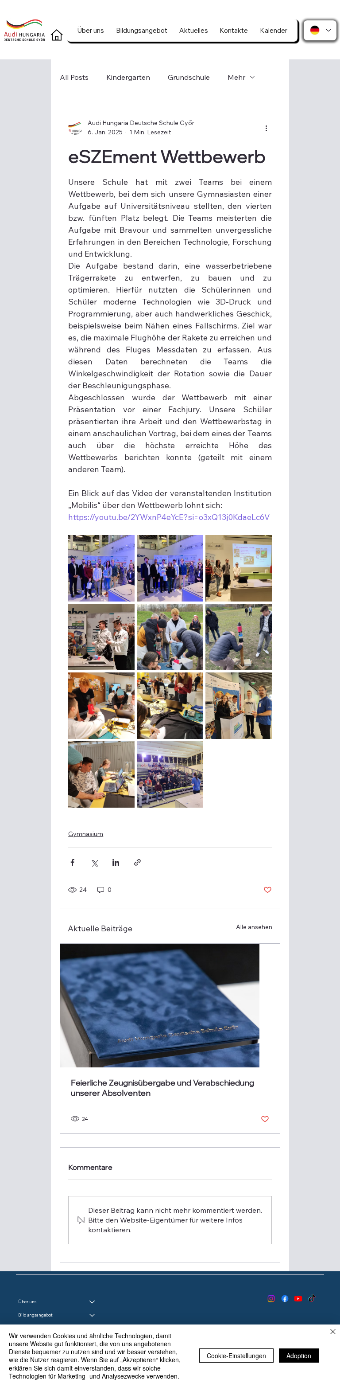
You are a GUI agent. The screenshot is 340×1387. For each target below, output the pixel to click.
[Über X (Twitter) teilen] (94, 862)
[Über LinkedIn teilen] (116, 862)
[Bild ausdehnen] (101, 568)
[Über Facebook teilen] (72, 862)
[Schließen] (333, 1332)
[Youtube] (298, 1298)
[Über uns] (92, 1302)
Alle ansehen (254, 927)
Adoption (298, 1355)
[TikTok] (312, 1298)
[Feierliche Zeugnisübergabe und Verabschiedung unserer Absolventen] (170, 1005)
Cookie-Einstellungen (236, 1355)
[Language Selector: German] (320, 30)
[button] (90, 30)
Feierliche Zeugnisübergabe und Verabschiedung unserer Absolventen (162, 1088)
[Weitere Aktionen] (266, 127)
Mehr (236, 77)
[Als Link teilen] (137, 862)
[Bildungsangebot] (92, 1315)
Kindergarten (128, 77)
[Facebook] (285, 1298)
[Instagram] (271, 1298)
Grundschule (189, 77)
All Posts (74, 77)
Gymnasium (85, 834)
